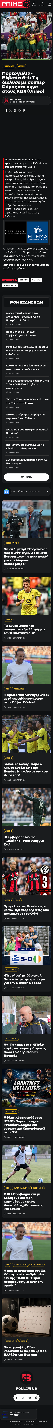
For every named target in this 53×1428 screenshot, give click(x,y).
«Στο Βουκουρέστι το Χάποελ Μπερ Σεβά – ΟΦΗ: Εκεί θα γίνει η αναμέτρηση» (27, 384)
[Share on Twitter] (10, 110)
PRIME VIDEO (9, 66)
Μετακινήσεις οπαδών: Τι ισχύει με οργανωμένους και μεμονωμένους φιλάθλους (27, 350)
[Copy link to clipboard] (24, 110)
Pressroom (15, 99)
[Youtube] (29, 1397)
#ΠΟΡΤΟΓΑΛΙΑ (10, 285)
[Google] (36, 1397)
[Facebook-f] (16, 1397)
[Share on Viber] (19, 110)
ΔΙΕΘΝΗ (21, 66)
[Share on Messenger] (15, 110)
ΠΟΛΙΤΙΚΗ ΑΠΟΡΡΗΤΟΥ (14, 1421)
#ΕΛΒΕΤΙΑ (36, 280)
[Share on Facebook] (6, 110)
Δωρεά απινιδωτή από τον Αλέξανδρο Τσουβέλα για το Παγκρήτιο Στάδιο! (23, 316)
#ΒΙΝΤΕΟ (24, 280)
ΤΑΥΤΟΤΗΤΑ (42, 1421)
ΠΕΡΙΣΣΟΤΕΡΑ (26, 477)
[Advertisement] (26, 134)
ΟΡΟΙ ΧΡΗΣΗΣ (30, 1421)
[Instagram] (23, 1397)
